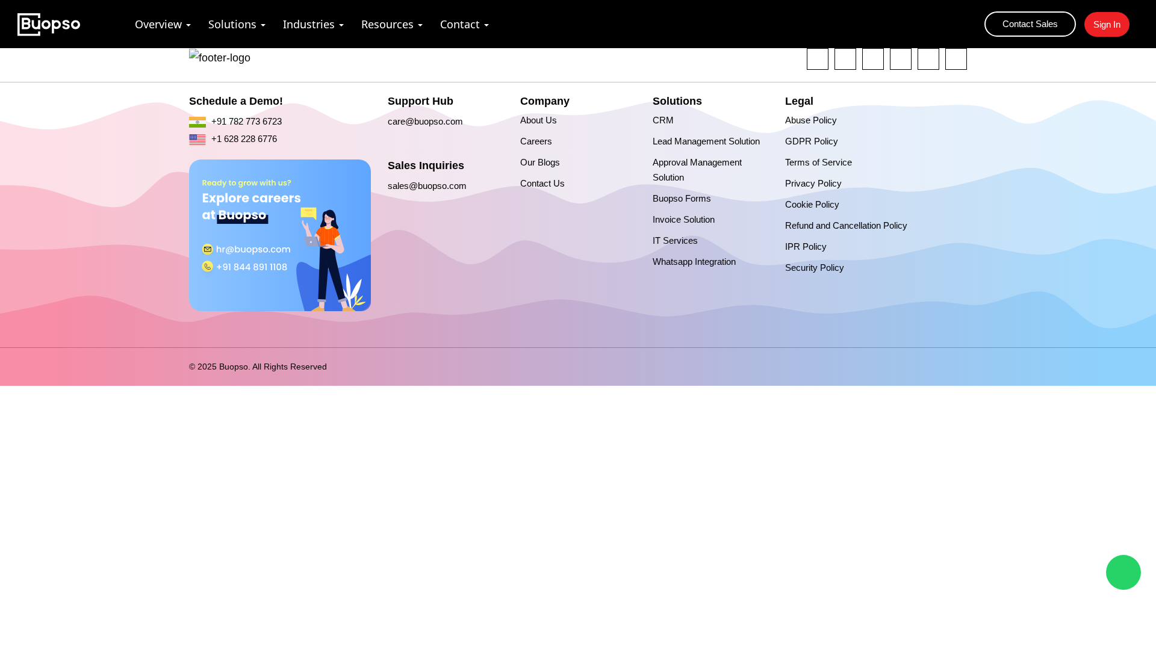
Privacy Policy (813, 183)
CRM (663, 120)
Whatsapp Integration (694, 261)
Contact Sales (1030, 24)
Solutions (232, 24)
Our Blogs (540, 162)
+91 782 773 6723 (245, 121)
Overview (158, 24)
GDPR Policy (811, 141)
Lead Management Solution (706, 141)
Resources (387, 24)
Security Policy (814, 267)
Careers (536, 141)
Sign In (1106, 24)
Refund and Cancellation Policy (846, 225)
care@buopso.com (425, 121)
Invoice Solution (684, 219)
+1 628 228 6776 (243, 139)
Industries (309, 24)
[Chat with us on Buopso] (1123, 572)
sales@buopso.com (427, 186)
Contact (460, 24)
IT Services (675, 240)
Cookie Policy (812, 204)
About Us (538, 120)
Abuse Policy (811, 120)
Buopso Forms (682, 198)
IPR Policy (806, 246)
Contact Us (542, 183)
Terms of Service (818, 162)
